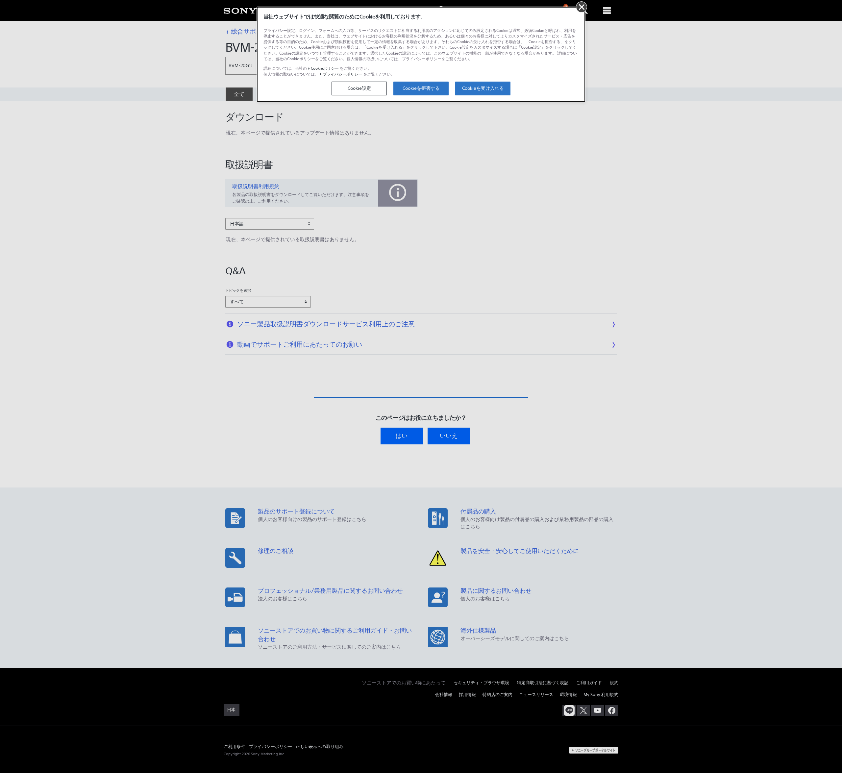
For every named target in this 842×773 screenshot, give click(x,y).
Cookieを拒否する (421, 88)
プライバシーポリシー (342, 74)
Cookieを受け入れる (483, 88)
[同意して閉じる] (581, 6)
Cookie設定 (359, 88)
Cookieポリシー (325, 68)
